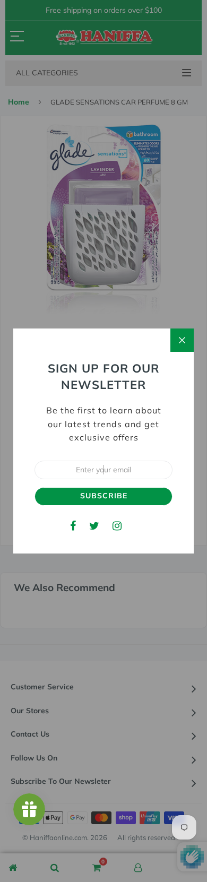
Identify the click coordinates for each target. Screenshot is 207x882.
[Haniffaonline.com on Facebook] (73, 525)
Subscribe (103, 495)
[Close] (182, 340)
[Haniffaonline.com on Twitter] (94, 525)
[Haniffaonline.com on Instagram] (117, 525)
